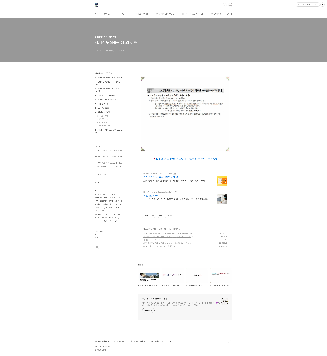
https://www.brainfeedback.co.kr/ (157, 192)
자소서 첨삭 (113, 221)
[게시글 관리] (153, 216)
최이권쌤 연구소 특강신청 (192, 14)
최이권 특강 (109, 208)
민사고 (111, 198)
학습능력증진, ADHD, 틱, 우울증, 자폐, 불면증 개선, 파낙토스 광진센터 (175, 199)
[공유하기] (150, 216)
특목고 (97, 218)
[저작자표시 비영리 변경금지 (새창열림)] (170, 216)
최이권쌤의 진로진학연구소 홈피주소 (108, 78)
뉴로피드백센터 (151, 195)
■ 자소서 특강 (102, 108)
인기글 (104, 174)
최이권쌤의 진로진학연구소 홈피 (161, 341)
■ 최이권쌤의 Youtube (105, 95)
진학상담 (97, 211)
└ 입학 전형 (161, 229)
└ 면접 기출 (101, 122)
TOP (230, 342)
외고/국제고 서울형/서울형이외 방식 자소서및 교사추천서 (166, 243)
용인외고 (97, 204)
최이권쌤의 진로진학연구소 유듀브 (105, 214)
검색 (224, 5)
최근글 (97, 174)
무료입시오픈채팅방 (140, 14)
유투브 (97, 247)
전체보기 (107, 14)
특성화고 (117, 198)
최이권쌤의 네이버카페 (102, 341)
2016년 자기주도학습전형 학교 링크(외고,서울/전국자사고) (167, 237)
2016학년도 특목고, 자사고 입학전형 (158, 246)
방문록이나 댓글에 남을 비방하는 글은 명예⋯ (109, 167)
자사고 (116, 218)
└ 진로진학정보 (103, 126)
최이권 (105, 194)
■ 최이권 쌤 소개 (103, 104)
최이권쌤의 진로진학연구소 (221, 14)
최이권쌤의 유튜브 (120, 341)
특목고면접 (98, 194)
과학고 (119, 194)
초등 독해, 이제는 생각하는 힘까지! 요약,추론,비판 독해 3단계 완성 (174, 180)
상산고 (120, 214)
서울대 (97, 198)
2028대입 (103, 201)
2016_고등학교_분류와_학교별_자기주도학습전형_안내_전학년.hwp (186, 159)
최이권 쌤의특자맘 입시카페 (105, 100)
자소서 (117, 208)
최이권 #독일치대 (115, 204)
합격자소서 (103, 218)
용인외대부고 (112, 201)
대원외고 (106, 221)
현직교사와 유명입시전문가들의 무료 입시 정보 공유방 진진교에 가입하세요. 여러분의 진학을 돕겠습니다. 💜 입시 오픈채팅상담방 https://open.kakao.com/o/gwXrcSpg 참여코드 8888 (181, 304)
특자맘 (97, 201)
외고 (103, 208)
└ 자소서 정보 (102, 119)
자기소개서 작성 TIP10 (152, 240)
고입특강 (97, 208)
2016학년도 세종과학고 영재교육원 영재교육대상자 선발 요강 (168, 233)
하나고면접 (103, 198)
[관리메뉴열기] (322, 4)
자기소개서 (98, 221)
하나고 (120, 201)
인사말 (121, 14)
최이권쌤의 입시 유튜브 (165, 14)
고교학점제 (105, 204)
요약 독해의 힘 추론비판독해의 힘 (160, 177)
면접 (103, 211)
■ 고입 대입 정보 (149, 229)
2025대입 (112, 194)
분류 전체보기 (102, 73)
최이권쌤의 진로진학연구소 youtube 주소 (108, 163)
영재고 (111, 218)
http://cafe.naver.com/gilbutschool (157, 173)
